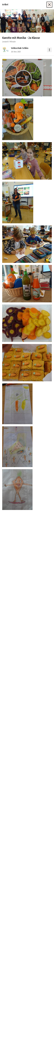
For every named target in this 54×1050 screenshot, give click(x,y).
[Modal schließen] (49, 4)
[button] (27, 21)
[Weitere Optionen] (49, 49)
